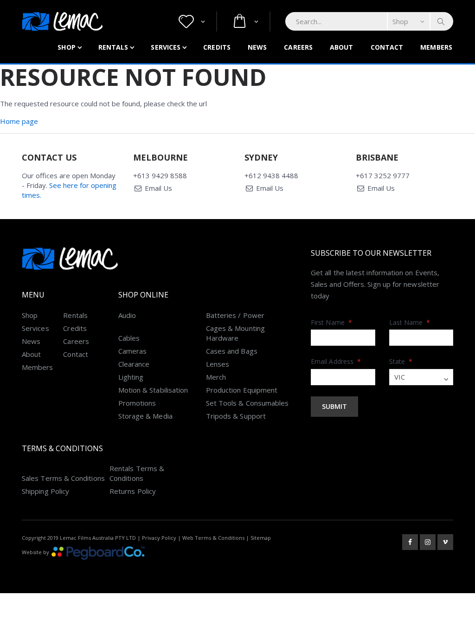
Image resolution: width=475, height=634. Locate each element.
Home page (19, 121)
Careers (298, 47)
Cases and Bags (231, 351)
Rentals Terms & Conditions (136, 473)
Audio (127, 315)
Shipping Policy (45, 491)
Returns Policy (132, 491)
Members (436, 47)
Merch (216, 377)
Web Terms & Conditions (213, 537)
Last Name (409, 322)
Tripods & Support (236, 416)
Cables (129, 338)
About (341, 47)
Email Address (336, 361)
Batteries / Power (235, 315)
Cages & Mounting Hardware (235, 333)
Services (165, 47)
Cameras (132, 351)
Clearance (134, 364)
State (401, 361)
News (257, 47)
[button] (192, 21)
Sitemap (260, 537)
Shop (66, 47)
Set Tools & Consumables (247, 403)
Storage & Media (145, 416)
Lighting (131, 377)
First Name (331, 322)
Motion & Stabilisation (153, 390)
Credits (217, 47)
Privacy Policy (159, 537)
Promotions (137, 403)
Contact (387, 47)
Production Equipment (242, 390)
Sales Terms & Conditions (63, 478)
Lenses (217, 364)
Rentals (113, 47)
